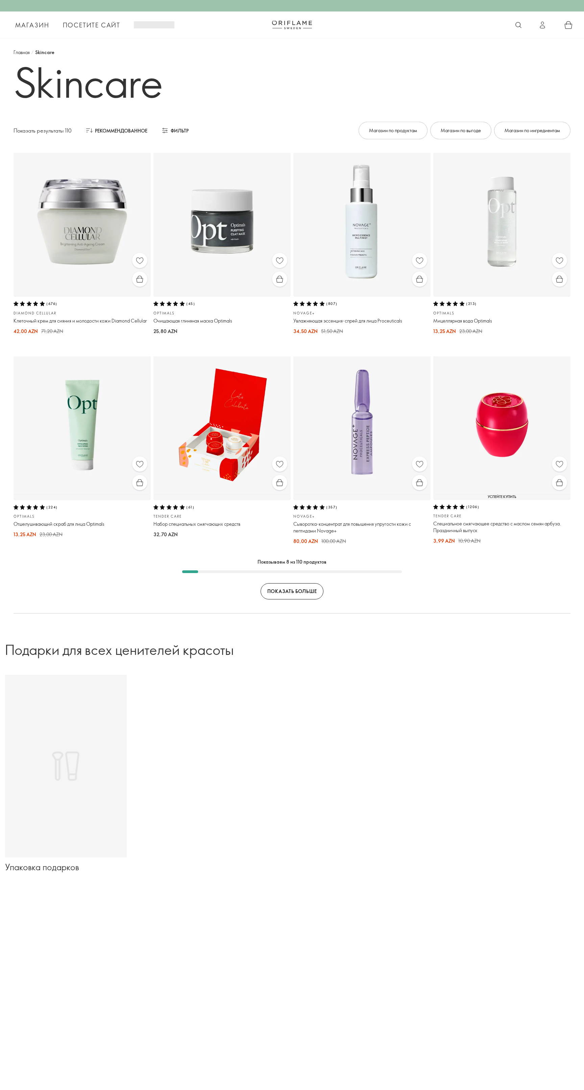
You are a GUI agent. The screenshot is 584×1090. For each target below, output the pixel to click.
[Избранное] (139, 260)
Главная (22, 52)
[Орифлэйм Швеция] (292, 25)
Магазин (32, 25)
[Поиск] (518, 25)
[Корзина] (568, 25)
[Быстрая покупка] (139, 279)
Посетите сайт (91, 25)
